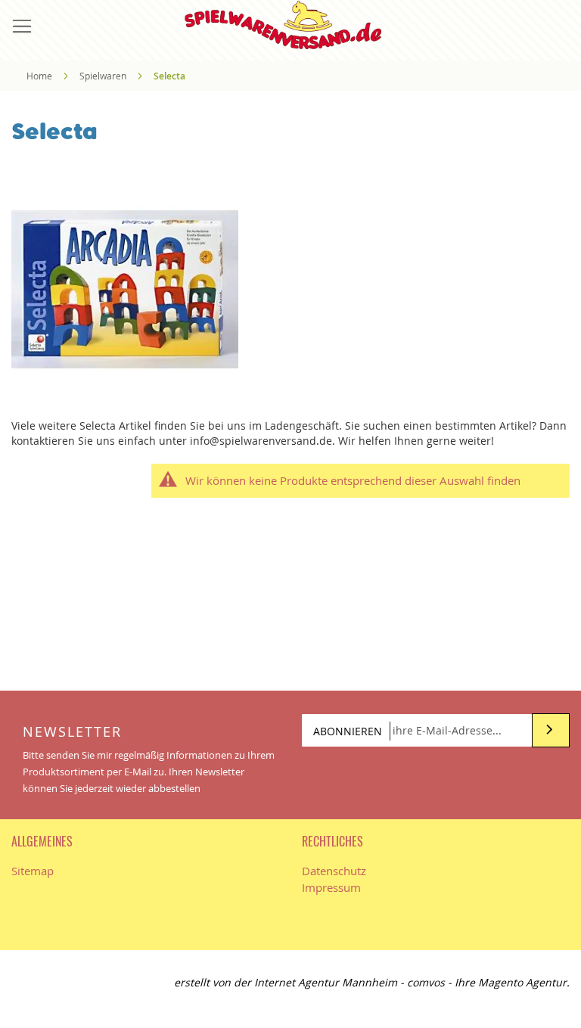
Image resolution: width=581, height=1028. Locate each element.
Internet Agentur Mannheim (325, 982)
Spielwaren (104, 76)
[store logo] (290, 24)
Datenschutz (334, 870)
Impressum (331, 887)
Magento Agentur (522, 982)
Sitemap (32, 870)
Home (40, 76)
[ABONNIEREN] (551, 730)
